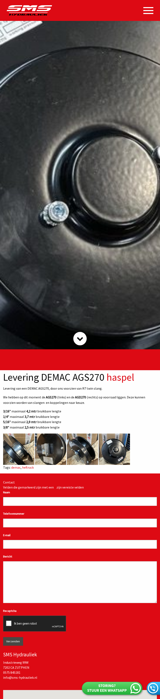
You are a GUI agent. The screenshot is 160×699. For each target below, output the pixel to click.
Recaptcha (9, 611)
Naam (7, 492)
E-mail (7, 535)
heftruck (28, 467)
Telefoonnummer (13, 513)
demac (16, 467)
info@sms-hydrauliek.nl (20, 677)
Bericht (8, 556)
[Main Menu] (148, 10)
